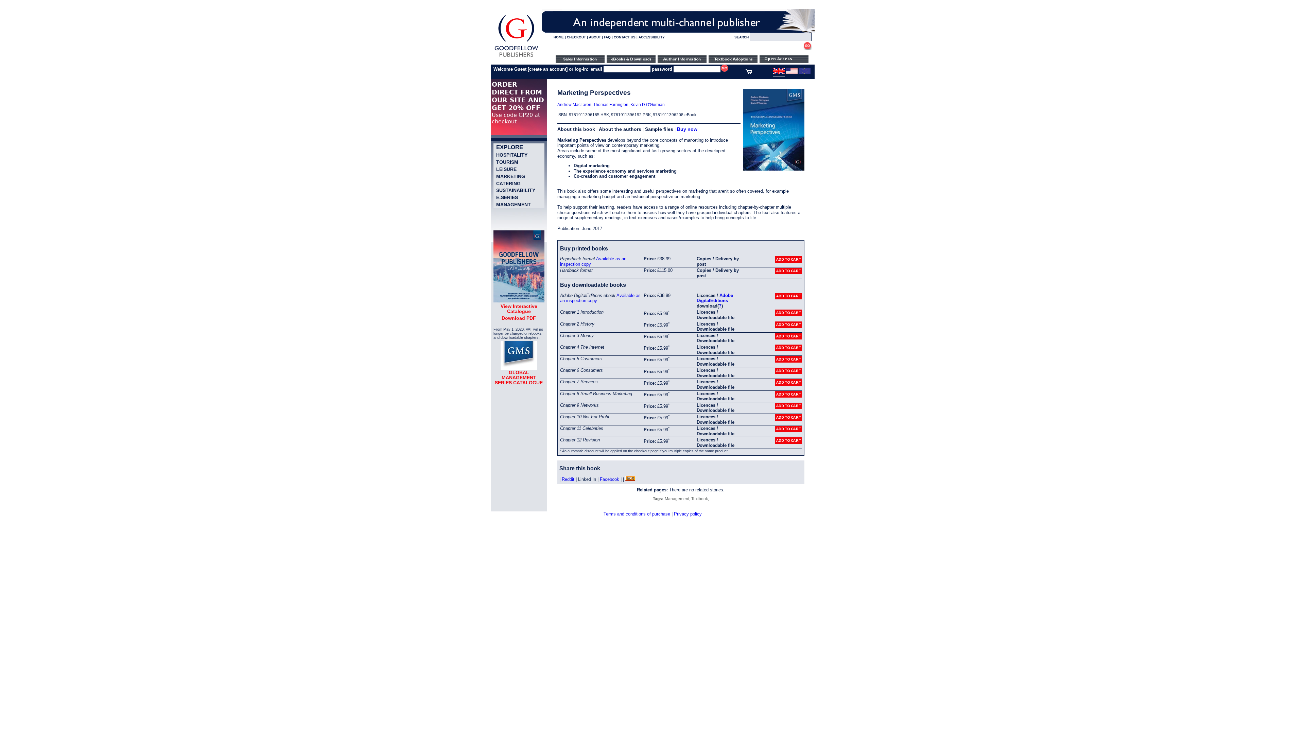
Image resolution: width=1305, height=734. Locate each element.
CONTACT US (625, 37)
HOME (559, 37)
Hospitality (511, 155)
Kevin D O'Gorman (647, 104)
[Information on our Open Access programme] (784, 61)
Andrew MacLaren (574, 104)
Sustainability (515, 190)
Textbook (699, 498)
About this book (576, 129)
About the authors (620, 129)
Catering (508, 183)
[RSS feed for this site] (630, 479)
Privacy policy (688, 514)
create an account (547, 69)
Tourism (507, 162)
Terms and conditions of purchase (637, 514)
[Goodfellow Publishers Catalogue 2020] (518, 300)
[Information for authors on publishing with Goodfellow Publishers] (682, 61)
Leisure (506, 169)
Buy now (687, 129)
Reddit (568, 479)
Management (513, 204)
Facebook (609, 479)
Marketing (510, 176)
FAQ (607, 37)
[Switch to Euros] (805, 72)
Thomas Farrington (610, 104)
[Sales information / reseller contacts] (580, 61)
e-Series (507, 197)
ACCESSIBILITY (652, 37)
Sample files (659, 129)
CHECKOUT (576, 37)
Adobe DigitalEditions (715, 298)
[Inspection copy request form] (733, 61)
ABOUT (595, 37)
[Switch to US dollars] (792, 72)
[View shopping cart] (749, 72)
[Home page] (516, 56)
